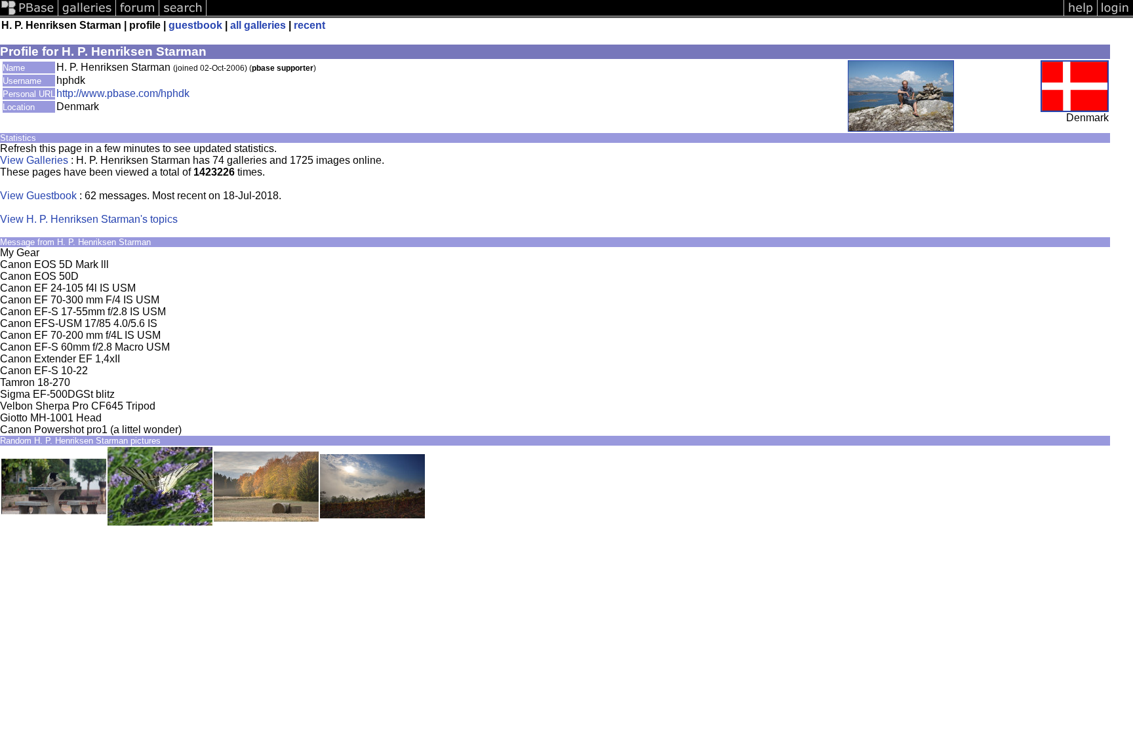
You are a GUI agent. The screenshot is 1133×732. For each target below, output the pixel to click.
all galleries (258, 25)
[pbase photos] (29, 14)
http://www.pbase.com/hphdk (122, 93)
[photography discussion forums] (137, 14)
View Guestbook (38, 195)
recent (309, 25)
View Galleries (34, 160)
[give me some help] (1080, 14)
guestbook (195, 25)
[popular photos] (635, 14)
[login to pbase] (1115, 14)
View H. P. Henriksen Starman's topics (89, 219)
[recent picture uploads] (87, 14)
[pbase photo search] (183, 14)
